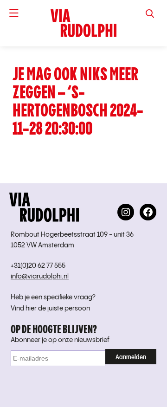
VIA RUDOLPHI (83, 23)
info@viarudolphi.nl (40, 276)
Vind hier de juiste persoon (50, 308)
